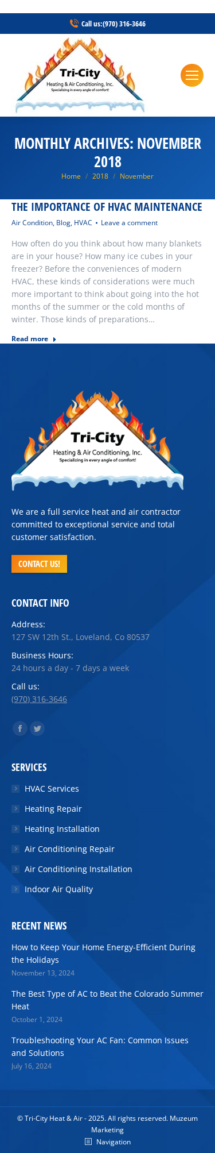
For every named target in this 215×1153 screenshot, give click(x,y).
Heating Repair (53, 808)
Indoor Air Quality (59, 889)
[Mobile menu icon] (192, 75)
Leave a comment (129, 222)
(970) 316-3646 (124, 23)
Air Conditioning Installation (78, 868)
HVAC (83, 222)
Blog (63, 222)
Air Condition (32, 222)
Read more (29, 339)
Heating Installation (62, 828)
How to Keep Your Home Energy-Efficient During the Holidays (103, 953)
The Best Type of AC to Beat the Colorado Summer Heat (107, 1000)
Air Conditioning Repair (70, 848)
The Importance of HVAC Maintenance (106, 206)
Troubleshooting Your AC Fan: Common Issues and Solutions (100, 1046)
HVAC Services (52, 788)
